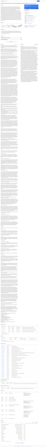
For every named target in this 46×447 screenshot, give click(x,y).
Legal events (33, 25)
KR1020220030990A (3, 383)
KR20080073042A (3, 328)
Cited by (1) (31, 25)
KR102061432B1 (3, 346)
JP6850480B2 (2, 365)
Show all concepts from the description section (6, 441)
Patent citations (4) (28, 25)
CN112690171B (2, 355)
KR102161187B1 (3, 374)
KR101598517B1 (3, 370)
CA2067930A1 (2, 356)
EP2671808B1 (2, 369)
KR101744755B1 (3, 331)
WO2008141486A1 (3, 347)
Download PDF (27, 8)
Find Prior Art (31, 8)
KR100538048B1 (3, 351)
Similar (35, 8)
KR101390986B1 (3, 360)
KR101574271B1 (3, 364)
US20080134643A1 (3, 327)
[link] (11, 32)
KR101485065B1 (3, 373)
